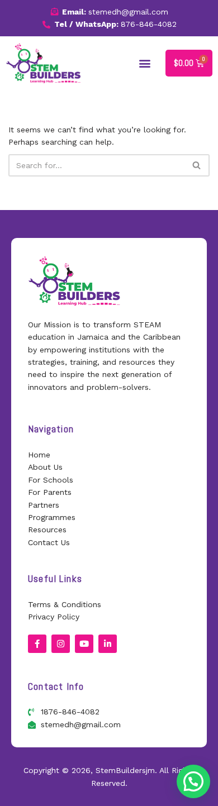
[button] (145, 63)
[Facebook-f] (37, 644)
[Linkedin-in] (107, 644)
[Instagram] (60, 644)
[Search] (197, 165)
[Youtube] (84, 644)
